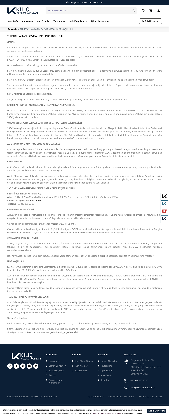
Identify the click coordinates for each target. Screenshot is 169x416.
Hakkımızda (54, 361)
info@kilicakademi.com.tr (28, 200)
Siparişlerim (106, 370)
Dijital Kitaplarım (152, 21)
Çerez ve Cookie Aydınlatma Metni (106, 413)
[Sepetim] (151, 10)
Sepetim (105, 380)
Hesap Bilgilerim (109, 361)
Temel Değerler (56, 370)
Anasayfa (12, 29)
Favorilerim (106, 366)
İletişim (52, 375)
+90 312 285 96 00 (139, 380)
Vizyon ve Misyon (57, 366)
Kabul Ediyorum (156, 411)
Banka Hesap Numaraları (55, 381)
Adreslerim (106, 375)
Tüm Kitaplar (81, 366)
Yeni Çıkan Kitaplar (84, 361)
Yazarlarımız (81, 370)
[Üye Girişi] (158, 10)
